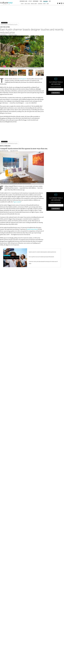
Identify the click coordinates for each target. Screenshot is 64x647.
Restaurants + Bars (23, 1)
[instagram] (61, 3)
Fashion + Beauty (34, 3)
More (48, 3)
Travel (41, 1)
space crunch (17, 202)
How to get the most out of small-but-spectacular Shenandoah (41, 256)
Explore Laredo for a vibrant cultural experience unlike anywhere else (42, 252)
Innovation (40, 3)
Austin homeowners (32, 229)
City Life (30, 1)
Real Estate (45, 1)
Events (44, 3)
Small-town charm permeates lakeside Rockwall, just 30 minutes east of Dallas (43, 262)
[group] (4, 73)
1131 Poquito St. (23, 78)
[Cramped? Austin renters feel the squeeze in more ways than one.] (22, 167)
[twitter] (59, 3)
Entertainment (35, 1)
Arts (50, 1)
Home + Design (27, 3)
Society (22, 3)
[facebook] (57, 3)
